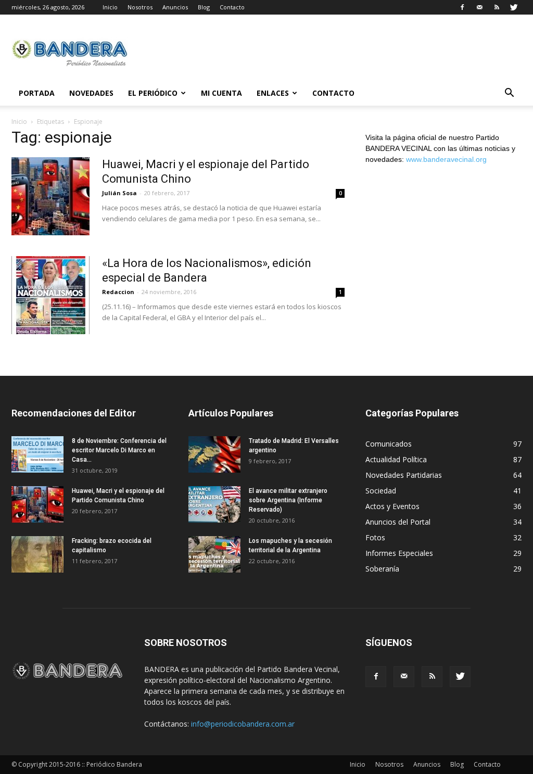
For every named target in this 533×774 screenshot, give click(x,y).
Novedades (91, 93)
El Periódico (152, 93)
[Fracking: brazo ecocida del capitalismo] (37, 554)
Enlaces (273, 93)
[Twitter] (514, 7)
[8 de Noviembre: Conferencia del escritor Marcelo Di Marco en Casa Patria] (37, 454)
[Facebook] (462, 7)
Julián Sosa (119, 193)
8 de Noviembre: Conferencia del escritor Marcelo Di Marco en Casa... (119, 450)
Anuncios (175, 7)
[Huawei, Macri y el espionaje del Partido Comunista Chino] (50, 196)
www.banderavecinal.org (446, 159)
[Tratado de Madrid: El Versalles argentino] (214, 454)
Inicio (110, 7)
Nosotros (140, 7)
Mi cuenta (221, 93)
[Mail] (479, 7)
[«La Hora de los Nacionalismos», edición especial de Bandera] (50, 295)
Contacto (232, 7)
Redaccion (118, 292)
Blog (204, 7)
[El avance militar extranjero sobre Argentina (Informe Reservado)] (214, 504)
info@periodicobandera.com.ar (243, 724)
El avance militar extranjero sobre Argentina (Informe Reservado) (288, 500)
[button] (509, 94)
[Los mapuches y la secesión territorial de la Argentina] (214, 554)
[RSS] (496, 7)
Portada (37, 93)
